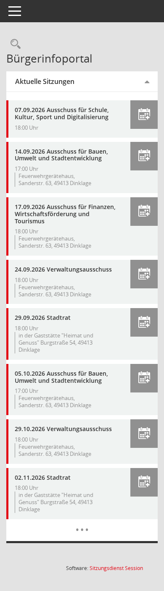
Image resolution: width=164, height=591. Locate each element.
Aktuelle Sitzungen (44, 81)
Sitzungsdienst (116, 568)
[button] (144, 114)
